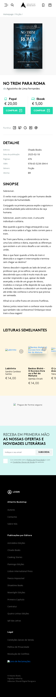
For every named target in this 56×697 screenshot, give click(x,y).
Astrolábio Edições (16, 543)
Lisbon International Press (20, 571)
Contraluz (12, 606)
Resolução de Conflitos (18, 653)
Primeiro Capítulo (15, 599)
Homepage (8, 14)
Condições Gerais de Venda (24, 462)
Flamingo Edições (15, 564)
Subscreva (43, 452)
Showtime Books (15, 585)
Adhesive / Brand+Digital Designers (21, 681)
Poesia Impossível (15, 578)
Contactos (12, 516)
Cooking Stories (14, 557)
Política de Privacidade (36, 460)
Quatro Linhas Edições (18, 613)
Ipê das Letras (14, 620)
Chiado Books (13, 550)
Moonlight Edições (16, 592)
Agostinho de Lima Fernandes (23, 88)
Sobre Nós (12, 523)
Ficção (18, 14)
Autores (11, 509)
